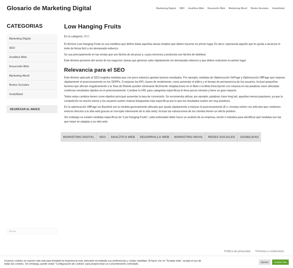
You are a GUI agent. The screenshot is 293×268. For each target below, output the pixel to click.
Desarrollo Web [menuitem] (216, 8)
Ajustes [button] (264, 262)
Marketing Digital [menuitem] (166, 8)
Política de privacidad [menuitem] (237, 251)
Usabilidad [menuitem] (278, 8)
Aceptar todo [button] (280, 262)
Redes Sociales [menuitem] (260, 8)
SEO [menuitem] (182, 8)
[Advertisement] (32, 170)
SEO (86, 36)
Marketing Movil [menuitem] (238, 8)
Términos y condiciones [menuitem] (269, 251)
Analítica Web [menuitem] (196, 8)
